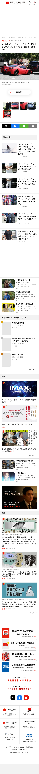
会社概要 (8, 747)
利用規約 (30, 747)
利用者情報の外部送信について (19, 752)
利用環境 (14, 750)
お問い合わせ (23, 750)
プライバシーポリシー (19, 747)
